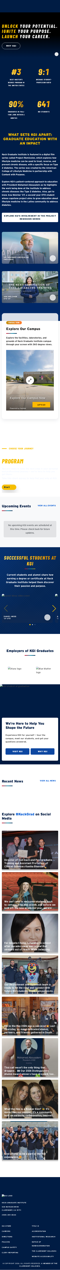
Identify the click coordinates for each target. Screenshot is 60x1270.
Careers (6, 1231)
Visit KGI (17, 751)
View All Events (47, 506)
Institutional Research (43, 1237)
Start (7, 487)
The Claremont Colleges (44, 1251)
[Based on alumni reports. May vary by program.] (44, 86)
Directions (7, 1237)
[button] (54, 608)
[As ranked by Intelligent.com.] (16, 89)
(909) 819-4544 (9, 1215)
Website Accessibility (43, 1256)
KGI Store (6, 1226)
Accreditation (39, 1231)
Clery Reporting (10, 1252)
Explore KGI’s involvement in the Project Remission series (30, 217)
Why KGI (42, 751)
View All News (48, 781)
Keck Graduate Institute (14, 1203)
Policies (6, 1242)
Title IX (35, 1226)
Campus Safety (9, 1247)
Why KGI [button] (11, 46)
